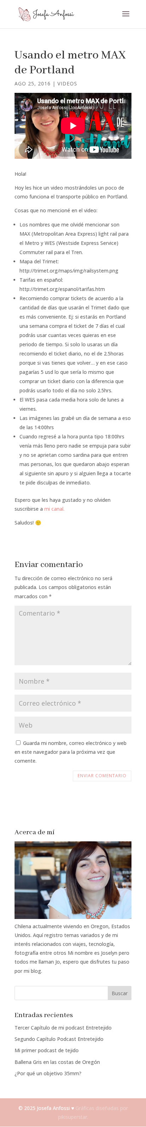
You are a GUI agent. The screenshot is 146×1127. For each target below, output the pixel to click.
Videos (67, 83)
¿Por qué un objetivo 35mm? (48, 1073)
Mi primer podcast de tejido (47, 1050)
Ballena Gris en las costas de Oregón (57, 1062)
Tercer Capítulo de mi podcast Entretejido (63, 1027)
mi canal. (54, 508)
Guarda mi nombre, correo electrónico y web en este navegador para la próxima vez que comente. (71, 752)
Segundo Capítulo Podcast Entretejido (59, 1039)
